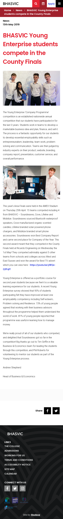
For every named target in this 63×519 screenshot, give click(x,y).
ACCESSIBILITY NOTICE (17, 464)
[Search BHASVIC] (36, 3)
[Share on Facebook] (47, 410)
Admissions (11, 450)
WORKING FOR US (14, 455)
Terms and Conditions (18, 460)
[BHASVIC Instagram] (22, 488)
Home (7, 10)
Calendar (10, 473)
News (19, 10)
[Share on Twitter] (56, 410)
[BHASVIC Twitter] (15, 488)
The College (12, 446)
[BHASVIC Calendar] (43, 3)
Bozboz (35, 515)
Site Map (9, 469)
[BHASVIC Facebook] (7, 488)
